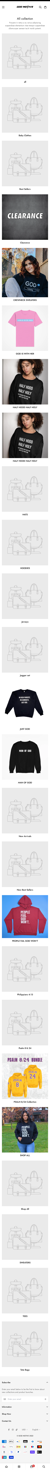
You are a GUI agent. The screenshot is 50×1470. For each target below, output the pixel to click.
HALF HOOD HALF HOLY (25, 407)
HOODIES (25, 568)
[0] (31, 1466)
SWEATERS (25, 1262)
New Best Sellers (25, 889)
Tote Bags (25, 1369)
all (25, 81)
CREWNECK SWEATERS (25, 300)
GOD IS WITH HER (25, 353)
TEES (25, 1316)
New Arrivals (25, 836)
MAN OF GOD (25, 782)
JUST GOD (25, 729)
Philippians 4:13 (25, 994)
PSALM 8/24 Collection (25, 1101)
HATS (25, 514)
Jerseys (25, 621)
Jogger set (25, 675)
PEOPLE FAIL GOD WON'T (25, 941)
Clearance (25, 242)
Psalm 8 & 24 (25, 1048)
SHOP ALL (25, 1155)
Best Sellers (25, 189)
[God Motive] (25, 7)
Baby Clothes (25, 135)
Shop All (25, 1209)
